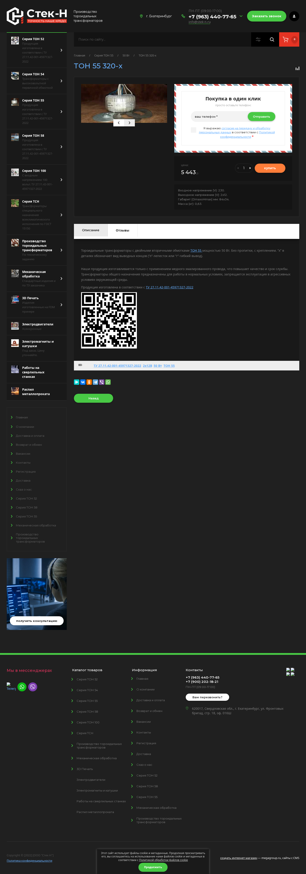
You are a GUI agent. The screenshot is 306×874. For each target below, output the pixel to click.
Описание (90, 230)
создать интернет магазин (238, 858)
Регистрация (26, 471)
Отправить (261, 116)
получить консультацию (36, 621)
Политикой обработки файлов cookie (163, 860)
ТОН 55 (196, 250)
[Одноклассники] (89, 382)
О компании (25, 426)
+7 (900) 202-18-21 (202, 681)
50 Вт (126, 55)
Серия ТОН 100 (88, 722)
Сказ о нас (24, 489)
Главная (22, 417)
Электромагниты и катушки (97, 790)
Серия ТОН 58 (26, 507)
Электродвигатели (91, 779)
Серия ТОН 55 (26, 516)
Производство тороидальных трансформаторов (30, 537)
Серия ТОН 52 (26, 498)
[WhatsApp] (108, 382)
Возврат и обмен (29, 444)
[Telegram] (95, 382)
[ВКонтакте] (83, 382)
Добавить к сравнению (297, 68)
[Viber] (101, 382)
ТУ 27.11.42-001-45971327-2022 (169, 287)
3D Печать (85, 769)
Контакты (23, 462)
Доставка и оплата (30, 435)
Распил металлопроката (95, 812)
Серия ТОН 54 (87, 690)
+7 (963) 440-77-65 (212, 17)
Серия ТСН (85, 733)
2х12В (147, 365)
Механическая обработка (36, 525)
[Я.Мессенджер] (76, 382)
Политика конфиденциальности (29, 861)
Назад (93, 398)
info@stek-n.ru (200, 22)
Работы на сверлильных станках (101, 801)
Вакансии (23, 453)
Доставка (23, 480)
